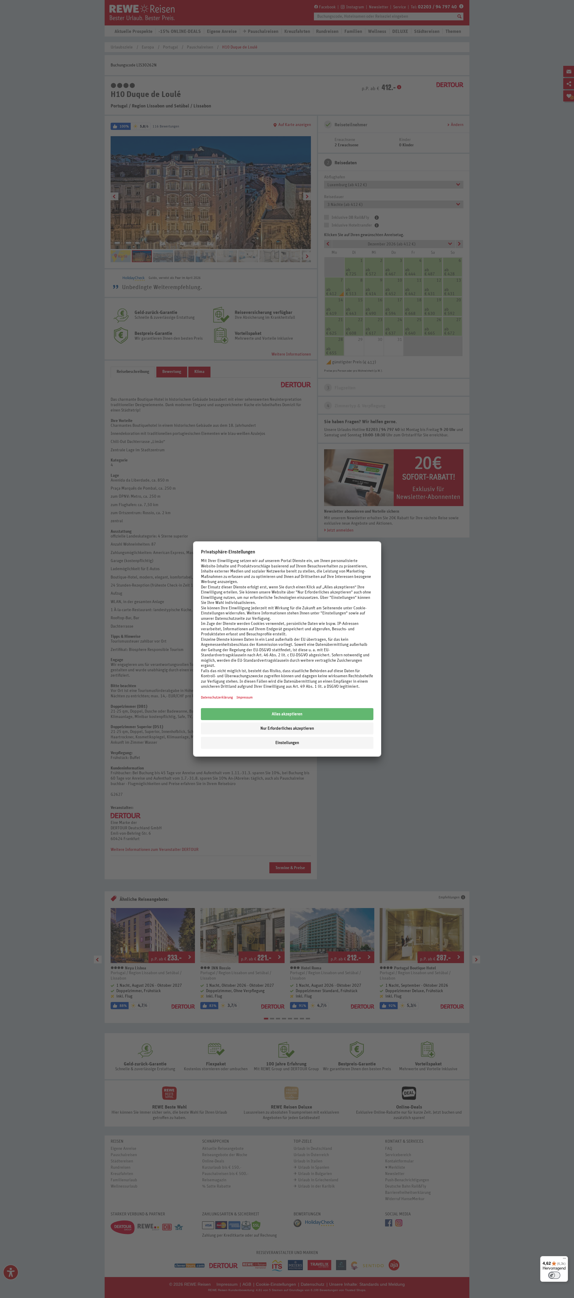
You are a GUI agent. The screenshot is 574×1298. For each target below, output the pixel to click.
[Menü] (564, 1259)
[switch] (554, 1275)
